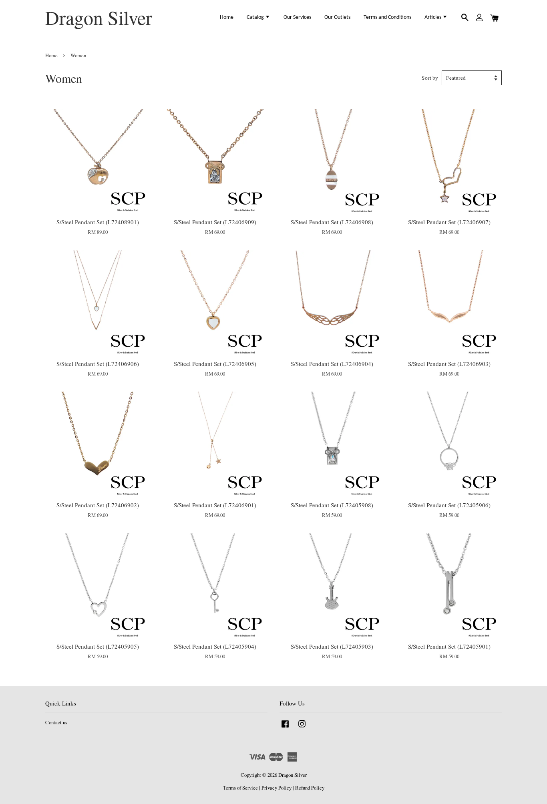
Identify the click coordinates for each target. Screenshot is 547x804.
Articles (433, 17)
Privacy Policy (276, 787)
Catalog (256, 17)
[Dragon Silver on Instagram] (302, 727)
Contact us (56, 722)
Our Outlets (337, 17)
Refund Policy (309, 787)
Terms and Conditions (387, 17)
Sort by (430, 77)
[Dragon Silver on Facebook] (285, 727)
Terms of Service (240, 787)
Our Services (297, 17)
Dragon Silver (98, 17)
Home (226, 17)
